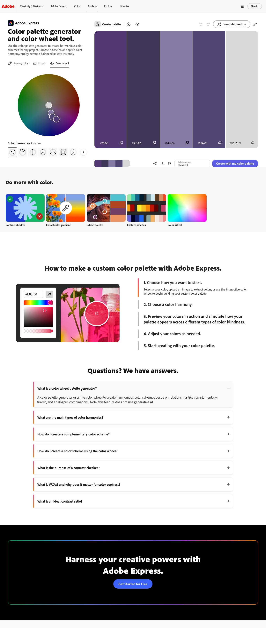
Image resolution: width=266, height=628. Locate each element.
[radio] (12, 152)
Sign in (254, 6)
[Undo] (200, 24)
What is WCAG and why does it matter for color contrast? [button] (78, 484)
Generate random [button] (234, 24)
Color (77, 6)
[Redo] (208, 24)
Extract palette (95, 225)
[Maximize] (255, 24)
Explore (108, 6)
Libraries (124, 6)
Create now (25, 208)
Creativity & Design (30, 6)
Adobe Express (58, 6)
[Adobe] (8, 6)
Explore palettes (136, 225)
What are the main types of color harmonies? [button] (70, 417)
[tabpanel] (49, 114)
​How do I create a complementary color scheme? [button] (73, 434)
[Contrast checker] (129, 24)
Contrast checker (15, 225)
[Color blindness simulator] (137, 24)
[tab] (18, 63)
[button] (243, 6)
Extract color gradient (58, 225)
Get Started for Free (132, 584)
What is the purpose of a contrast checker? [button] (68, 467)
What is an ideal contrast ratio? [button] (59, 501)
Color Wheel (175, 225)
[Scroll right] (83, 152)
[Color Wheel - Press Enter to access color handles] (49, 105)
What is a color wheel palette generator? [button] (67, 388)
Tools (91, 6)
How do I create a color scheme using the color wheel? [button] (77, 451)
